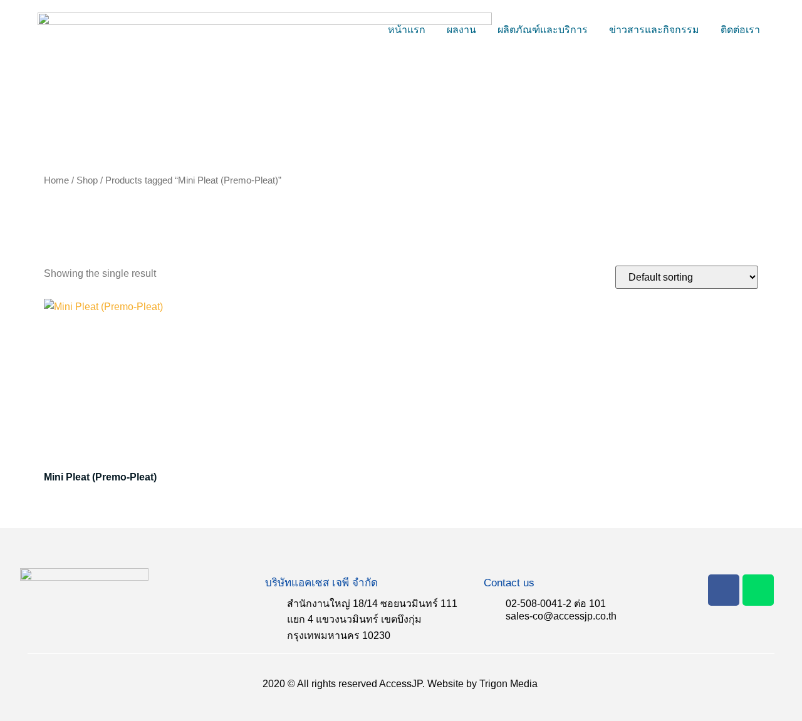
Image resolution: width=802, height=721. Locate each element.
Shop (87, 180)
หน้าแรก (406, 29)
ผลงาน (461, 29)
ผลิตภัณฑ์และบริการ (542, 29)
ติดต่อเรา (740, 29)
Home (56, 180)
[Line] (758, 590)
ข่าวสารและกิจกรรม (654, 29)
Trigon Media (508, 683)
